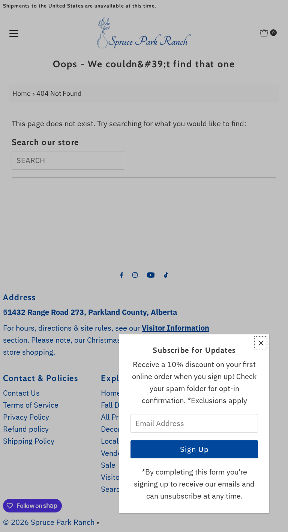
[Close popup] (260, 342)
